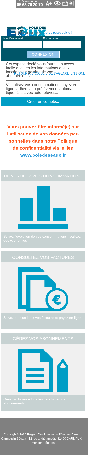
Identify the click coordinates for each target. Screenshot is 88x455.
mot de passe (50, 38)
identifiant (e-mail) (13, 38)
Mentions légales (43, 442)
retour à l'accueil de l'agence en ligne (49, 73)
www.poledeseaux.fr (43, 155)
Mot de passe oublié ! (57, 32)
